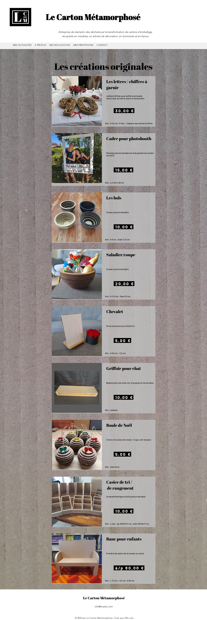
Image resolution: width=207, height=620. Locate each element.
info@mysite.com (104, 606)
